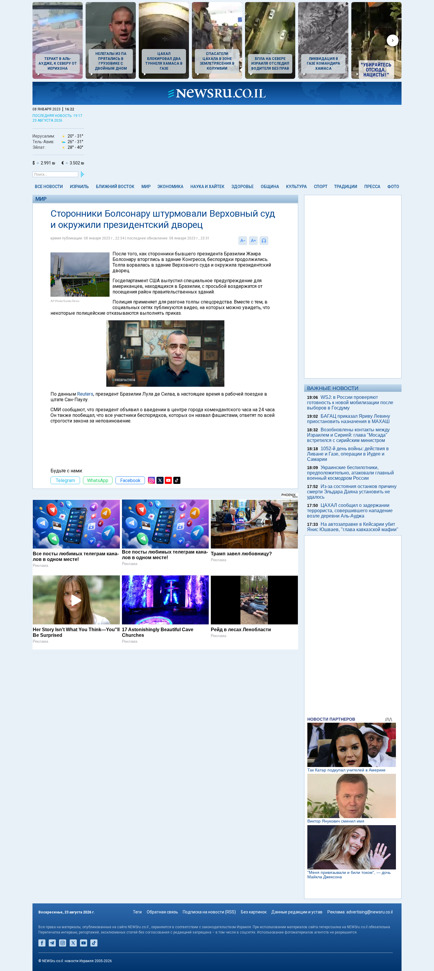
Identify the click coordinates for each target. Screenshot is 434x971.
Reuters (85, 394)
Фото (393, 186)
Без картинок (254, 912)
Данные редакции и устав (296, 912)
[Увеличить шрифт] (253, 240)
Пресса (372, 186)
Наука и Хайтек (207, 186)
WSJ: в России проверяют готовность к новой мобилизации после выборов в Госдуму (350, 402)
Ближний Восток (115, 186)
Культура (296, 186)
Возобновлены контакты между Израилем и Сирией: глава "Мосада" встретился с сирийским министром (348, 435)
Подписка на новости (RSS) (209, 912)
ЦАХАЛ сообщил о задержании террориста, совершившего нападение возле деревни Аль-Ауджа (350, 510)
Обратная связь (162, 912)
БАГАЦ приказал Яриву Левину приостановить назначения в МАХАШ (348, 419)
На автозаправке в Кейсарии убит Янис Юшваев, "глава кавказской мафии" (352, 527)
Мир (146, 186)
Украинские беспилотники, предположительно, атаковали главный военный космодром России (350, 473)
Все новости (49, 186)
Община (270, 186)
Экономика (170, 186)
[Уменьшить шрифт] (242, 240)
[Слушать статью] (270, 240)
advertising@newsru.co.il (369, 912)
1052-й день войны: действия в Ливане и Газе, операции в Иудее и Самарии (348, 454)
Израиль (79, 186)
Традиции (345, 186)
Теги (137, 912)
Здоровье (242, 186)
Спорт (320, 186)
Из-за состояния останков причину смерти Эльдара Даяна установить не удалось (352, 492)
